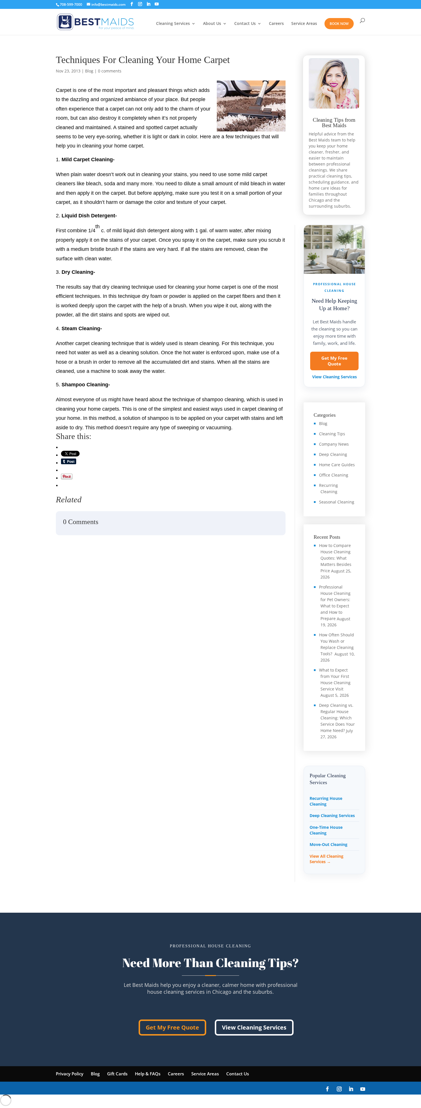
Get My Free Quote (334, 361)
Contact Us (245, 23)
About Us (212, 23)
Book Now (339, 23)
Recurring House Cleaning (326, 801)
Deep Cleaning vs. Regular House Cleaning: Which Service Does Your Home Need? (337, 717)
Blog (89, 71)
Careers (276, 23)
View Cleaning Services (334, 376)
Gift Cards (117, 1073)
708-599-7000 (71, 4)
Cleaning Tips (332, 433)
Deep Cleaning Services (332, 815)
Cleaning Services (173, 23)
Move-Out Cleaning (328, 844)
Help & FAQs (147, 1073)
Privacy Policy (69, 1073)
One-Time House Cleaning (326, 830)
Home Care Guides (337, 464)
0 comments (109, 71)
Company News (334, 444)
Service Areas (304, 23)
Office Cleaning (333, 475)
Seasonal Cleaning (336, 502)
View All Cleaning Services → (326, 859)
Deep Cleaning (333, 454)
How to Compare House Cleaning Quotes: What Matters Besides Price (335, 558)
